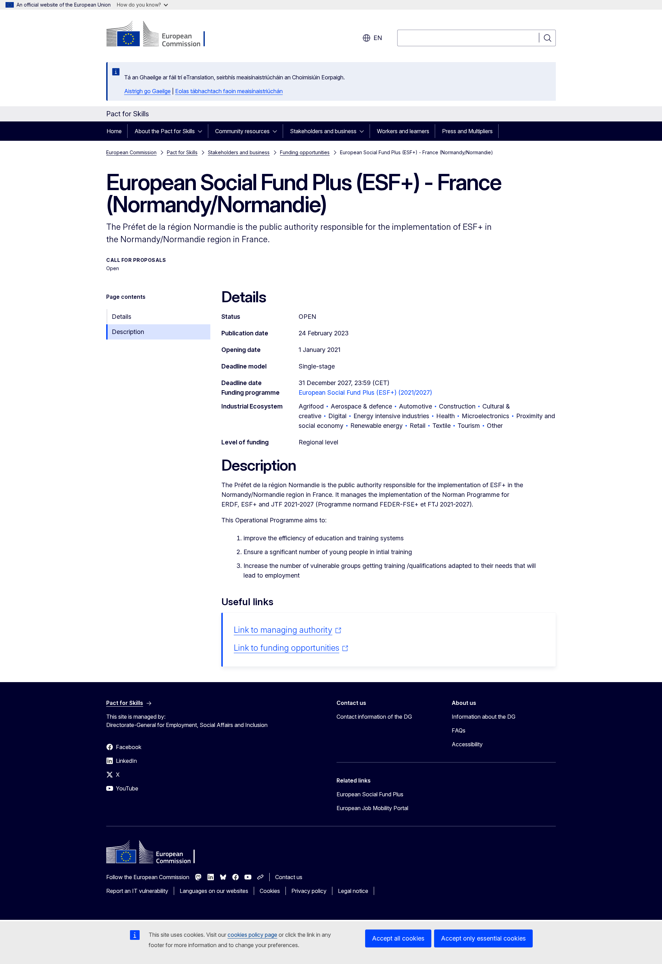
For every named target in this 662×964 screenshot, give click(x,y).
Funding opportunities (305, 152)
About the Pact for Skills (164, 131)
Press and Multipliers (467, 131)
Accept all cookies (398, 938)
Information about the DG (483, 716)
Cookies (270, 890)
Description (128, 331)
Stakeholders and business (323, 131)
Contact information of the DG (374, 716)
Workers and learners (403, 131)
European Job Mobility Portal (372, 808)
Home (114, 131)
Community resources (242, 131)
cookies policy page (252, 934)
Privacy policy (309, 890)
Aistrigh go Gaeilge (147, 91)
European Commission (131, 152)
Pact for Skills (182, 152)
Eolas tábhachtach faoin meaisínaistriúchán (229, 91)
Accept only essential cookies (483, 938)
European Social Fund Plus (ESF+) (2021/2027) (365, 392)
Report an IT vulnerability (137, 890)
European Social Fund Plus (370, 794)
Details (121, 316)
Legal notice (353, 890)
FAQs (458, 730)
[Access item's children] (202, 131)
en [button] (377, 37)
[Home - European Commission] (162, 34)
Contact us (288, 877)
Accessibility (467, 744)
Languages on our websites (214, 890)
